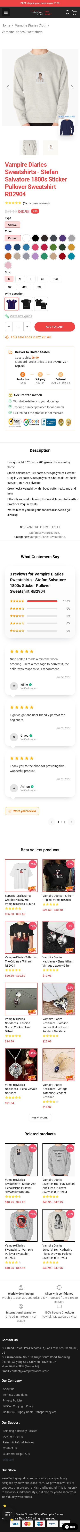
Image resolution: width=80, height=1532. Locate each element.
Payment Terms (13, 1436)
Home (6, 25)
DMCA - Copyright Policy (18, 1406)
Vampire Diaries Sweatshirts (22, 32)
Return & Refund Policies (18, 1442)
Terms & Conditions (15, 1394)
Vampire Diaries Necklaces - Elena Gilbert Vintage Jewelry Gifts (57, 961)
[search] (67, 12)
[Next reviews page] (71, 822)
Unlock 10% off (8, 1514)
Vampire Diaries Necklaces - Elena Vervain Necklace (21, 1089)
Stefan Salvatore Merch (44, 532)
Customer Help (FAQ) (16, 1454)
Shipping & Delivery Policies (20, 1431)
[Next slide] (72, 87)
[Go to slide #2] (51, 147)
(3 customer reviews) (36, 203)
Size (7, 272)
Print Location (14, 293)
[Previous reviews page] (51, 822)
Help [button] (72, 1526)
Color (8, 231)
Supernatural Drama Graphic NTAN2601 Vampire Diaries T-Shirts (20, 900)
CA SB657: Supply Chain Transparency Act (29, 1412)
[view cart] (74, 12)
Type (8, 218)
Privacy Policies (13, 1400)
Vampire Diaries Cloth (30, 25)
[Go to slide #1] (29, 147)
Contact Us (10, 1448)
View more (40, 1117)
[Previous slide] (8, 87)
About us (8, 1389)
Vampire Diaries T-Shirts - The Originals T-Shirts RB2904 (20, 961)
